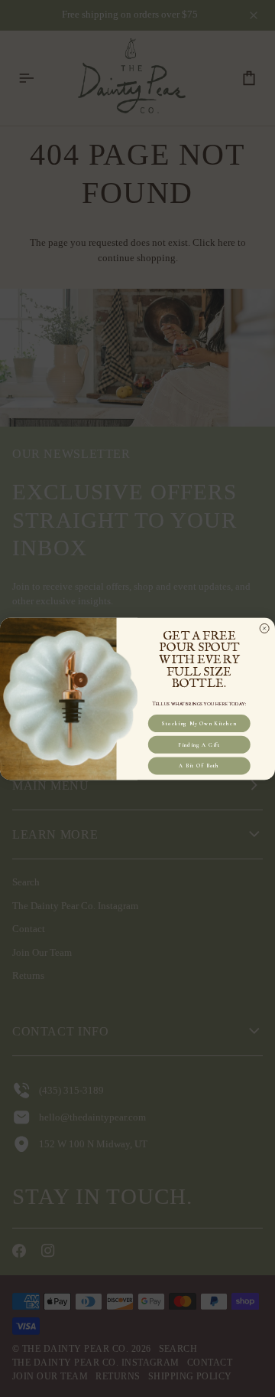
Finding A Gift (199, 744)
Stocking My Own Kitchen (199, 723)
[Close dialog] (264, 627)
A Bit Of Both (199, 765)
